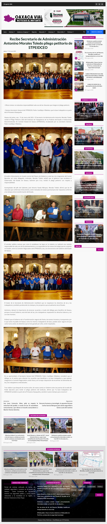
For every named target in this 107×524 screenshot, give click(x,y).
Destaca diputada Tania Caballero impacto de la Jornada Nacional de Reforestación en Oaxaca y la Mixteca (89, 114)
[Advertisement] (73, 18)
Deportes (34, 32)
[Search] (84, 32)
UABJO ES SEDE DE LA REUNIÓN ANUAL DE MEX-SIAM (79, 66)
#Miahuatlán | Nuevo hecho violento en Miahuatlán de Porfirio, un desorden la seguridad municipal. (79, 44)
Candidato (82, 487)
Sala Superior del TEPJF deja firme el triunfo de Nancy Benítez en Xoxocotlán (89, 140)
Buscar (78, 246)
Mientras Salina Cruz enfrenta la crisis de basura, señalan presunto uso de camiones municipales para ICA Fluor (15, 425)
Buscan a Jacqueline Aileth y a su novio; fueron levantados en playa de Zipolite (89, 212)
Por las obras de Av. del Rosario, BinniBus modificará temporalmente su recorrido (91, 459)
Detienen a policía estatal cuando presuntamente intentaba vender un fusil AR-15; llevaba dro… (61, 425)
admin (5, 51)
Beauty (74, 487)
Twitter (81, 490)
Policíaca (69, 32)
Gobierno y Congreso (22, 32)
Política (100, 487)
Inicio (5, 32)
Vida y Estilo (60, 32)
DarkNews (56, 520)
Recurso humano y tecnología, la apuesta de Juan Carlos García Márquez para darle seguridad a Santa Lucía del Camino (55, 404)
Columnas (51, 32)
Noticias (11, 32)
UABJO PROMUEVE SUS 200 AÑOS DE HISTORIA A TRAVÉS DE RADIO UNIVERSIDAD (79, 55)
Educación (42, 32)
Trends (74, 490)
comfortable (91, 487)
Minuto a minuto (96, 32)
